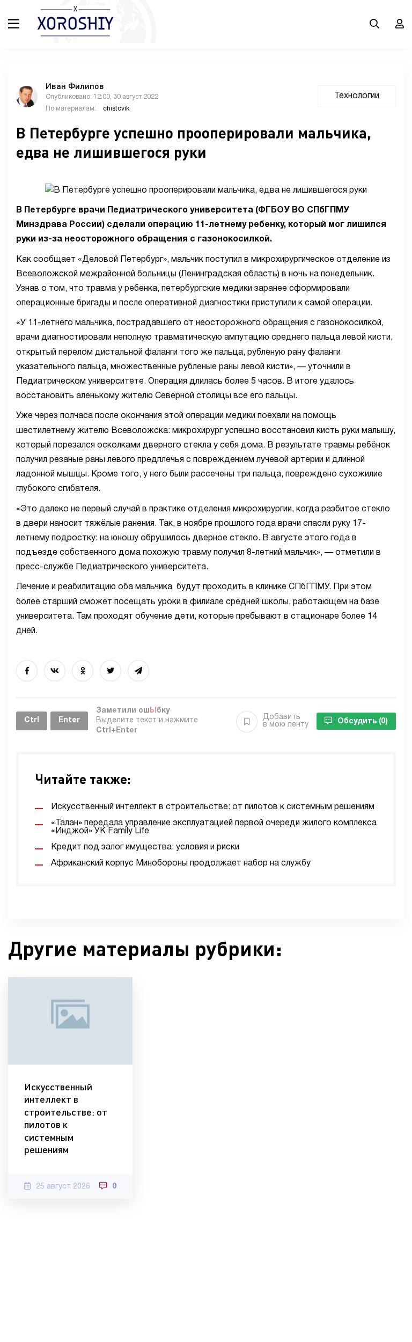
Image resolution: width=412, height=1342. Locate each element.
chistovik (116, 109)
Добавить (285, 721)
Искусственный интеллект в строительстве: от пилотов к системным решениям (65, 1118)
